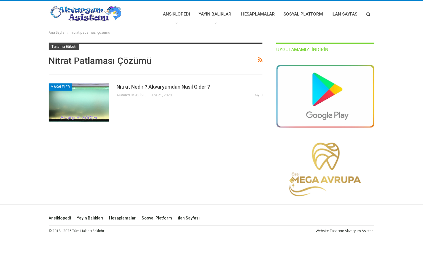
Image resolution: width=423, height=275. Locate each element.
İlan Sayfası (345, 14)
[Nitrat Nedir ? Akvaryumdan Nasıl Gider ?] (79, 102)
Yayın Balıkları (216, 14)
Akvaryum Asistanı (359, 230)
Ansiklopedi (176, 14)
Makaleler (60, 87)
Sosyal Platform (303, 14)
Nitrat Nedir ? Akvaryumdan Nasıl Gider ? (163, 87)
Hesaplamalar (258, 14)
